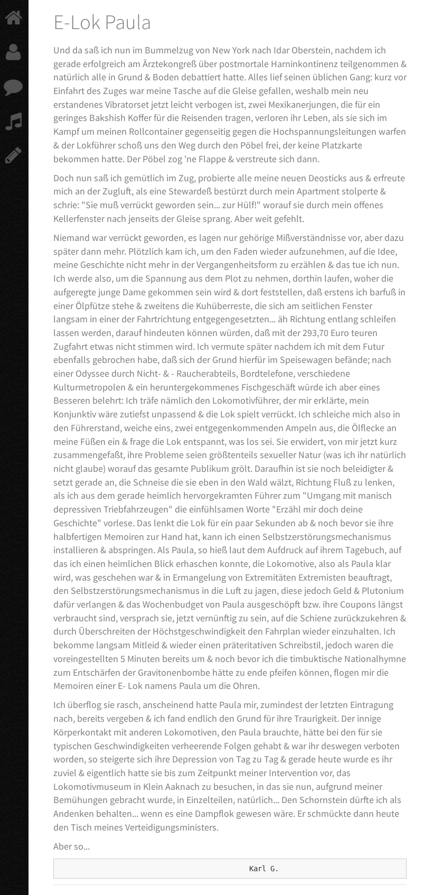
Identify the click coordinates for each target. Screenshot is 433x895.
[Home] (10, 17)
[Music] (10, 120)
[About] (10, 51)
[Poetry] (10, 154)
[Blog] (10, 86)
